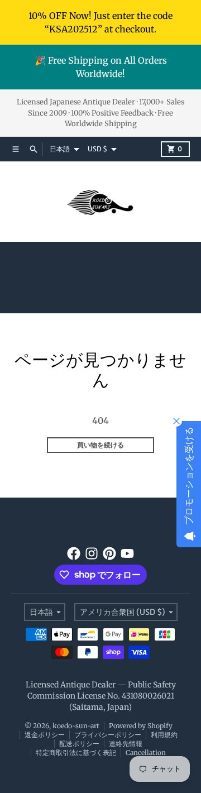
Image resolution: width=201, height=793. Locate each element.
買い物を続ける (100, 445)
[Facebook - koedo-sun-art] (73, 553)
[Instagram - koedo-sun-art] (91, 553)
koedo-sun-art (75, 726)
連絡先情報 (125, 743)
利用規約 (164, 734)
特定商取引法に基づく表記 (76, 752)
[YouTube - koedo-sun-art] (127, 553)
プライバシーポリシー (107, 734)
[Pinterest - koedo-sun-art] (109, 553)
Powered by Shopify (141, 726)
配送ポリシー (79, 743)
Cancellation (146, 752)
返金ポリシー (45, 734)
